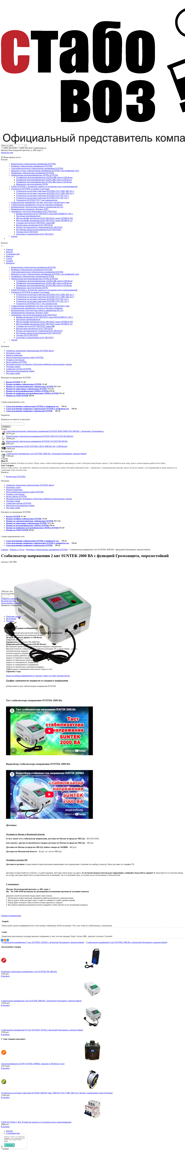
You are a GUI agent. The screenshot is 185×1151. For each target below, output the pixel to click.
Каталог (9, 252)
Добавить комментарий (11, 916)
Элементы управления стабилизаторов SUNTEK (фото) (30, 351)
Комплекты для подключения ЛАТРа (32, 184)
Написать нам (7, 152)
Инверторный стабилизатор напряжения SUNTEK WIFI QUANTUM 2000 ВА (39, 436)
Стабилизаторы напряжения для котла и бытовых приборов (37, 205)
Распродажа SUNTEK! (16, 476)
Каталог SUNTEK (13, 382)
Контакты (10, 263)
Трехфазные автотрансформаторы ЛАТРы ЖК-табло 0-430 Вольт (44, 180)
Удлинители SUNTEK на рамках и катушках (30, 189)
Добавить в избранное (10, 605)
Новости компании (14, 355)
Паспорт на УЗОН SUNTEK (17, 396)
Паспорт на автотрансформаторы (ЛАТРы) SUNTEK (27, 391)
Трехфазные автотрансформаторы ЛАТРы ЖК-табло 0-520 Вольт (44, 182)
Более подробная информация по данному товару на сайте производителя (38, 676)
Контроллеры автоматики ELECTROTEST (34, 225)
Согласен (9, 1145)
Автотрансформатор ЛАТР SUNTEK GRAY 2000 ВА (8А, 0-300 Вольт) (36, 446)
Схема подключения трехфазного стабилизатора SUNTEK (29, 411)
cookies (6, 1141)
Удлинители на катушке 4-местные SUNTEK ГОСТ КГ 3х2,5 (42, 195)
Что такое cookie (13, 373)
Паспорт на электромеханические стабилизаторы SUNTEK (29, 386)
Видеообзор (11, 619)
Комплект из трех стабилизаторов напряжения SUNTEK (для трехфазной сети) (45, 171)
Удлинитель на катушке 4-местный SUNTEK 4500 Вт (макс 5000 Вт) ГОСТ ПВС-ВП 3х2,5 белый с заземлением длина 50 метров (57, 1093)
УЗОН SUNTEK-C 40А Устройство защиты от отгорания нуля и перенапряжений (36, 1122)
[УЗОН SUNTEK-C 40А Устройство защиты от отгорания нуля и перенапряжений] (92, 1118)
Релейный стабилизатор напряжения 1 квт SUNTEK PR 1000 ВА (29, 971)
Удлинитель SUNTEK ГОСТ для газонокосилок (36, 200)
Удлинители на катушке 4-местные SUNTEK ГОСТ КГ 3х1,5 (42, 198)
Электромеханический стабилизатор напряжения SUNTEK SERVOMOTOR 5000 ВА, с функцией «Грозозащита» (55, 431)
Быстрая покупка (8, 601)
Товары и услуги (17, 549)
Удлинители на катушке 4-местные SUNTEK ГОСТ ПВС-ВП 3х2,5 (45, 193)
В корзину (5, 976)
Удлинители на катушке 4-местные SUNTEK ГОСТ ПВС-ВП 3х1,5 (45, 191)
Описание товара (13, 616)
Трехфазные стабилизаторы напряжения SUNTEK (32, 173)
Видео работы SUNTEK (16, 362)
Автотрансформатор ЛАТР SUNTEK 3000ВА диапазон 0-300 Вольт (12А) (33, 1064)
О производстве (13, 254)
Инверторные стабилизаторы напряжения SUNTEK (33, 164)
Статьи (9, 258)
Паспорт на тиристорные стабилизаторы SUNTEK (26, 389)
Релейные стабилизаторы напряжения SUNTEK (31, 166)
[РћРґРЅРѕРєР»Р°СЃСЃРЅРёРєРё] (5, 940)
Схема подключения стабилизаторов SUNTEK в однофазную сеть (32, 406)
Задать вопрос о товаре (11, 603)
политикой (6, 1138)
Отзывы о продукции (15, 360)
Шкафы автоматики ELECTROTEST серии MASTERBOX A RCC (44, 214)
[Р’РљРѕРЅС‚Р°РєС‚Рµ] (2, 940)
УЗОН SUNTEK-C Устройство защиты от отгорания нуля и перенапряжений (44, 186)
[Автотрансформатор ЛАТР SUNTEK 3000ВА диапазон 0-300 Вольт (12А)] (92, 1060)
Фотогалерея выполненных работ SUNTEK (25, 357)
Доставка (10, 621)
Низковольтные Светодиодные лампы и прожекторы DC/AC (37, 207)
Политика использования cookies (20, 371)
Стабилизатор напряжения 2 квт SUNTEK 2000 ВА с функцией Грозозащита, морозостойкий (46, 454)
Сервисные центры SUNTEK (18, 369)
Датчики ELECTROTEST (27, 232)
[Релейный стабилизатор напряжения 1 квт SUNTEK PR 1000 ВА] (92, 967)
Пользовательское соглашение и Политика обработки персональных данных (39, 364)
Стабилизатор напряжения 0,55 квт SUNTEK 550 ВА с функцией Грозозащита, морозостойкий (42, 1030)
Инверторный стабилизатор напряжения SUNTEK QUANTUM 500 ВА (37, 441)
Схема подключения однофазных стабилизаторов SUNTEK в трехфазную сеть (37, 409)
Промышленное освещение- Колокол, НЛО (29, 209)
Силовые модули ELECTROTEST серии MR (35, 223)
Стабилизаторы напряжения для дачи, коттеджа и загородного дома (40, 202)
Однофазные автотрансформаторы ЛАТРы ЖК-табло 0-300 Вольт (44, 177)
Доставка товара (13, 366)
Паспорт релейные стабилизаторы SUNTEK (23, 384)
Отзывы (9, 261)
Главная (9, 249)
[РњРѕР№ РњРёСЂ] (8, 940)
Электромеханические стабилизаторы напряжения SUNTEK (37, 168)
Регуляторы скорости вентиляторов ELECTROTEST (38, 229)
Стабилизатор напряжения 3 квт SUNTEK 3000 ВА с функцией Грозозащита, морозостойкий (126, 942)
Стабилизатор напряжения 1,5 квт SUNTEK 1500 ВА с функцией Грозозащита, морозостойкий (43, 942)
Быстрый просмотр (92, 970)
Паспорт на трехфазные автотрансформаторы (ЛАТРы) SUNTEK (32, 393)
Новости (9, 256)
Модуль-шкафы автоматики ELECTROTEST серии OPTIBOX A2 (44, 220)
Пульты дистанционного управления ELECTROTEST (39, 227)
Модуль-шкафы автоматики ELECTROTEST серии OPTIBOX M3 (44, 218)
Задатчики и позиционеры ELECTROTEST (35, 234)
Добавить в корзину (9, 598)
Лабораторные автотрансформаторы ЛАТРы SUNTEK (34, 175)
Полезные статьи (13, 353)
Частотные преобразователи (28, 216)
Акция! (14, 236)
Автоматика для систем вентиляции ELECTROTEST (34, 211)
